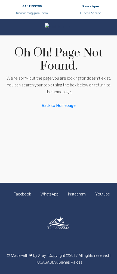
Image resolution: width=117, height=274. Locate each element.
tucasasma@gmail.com (32, 13)
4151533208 (32, 6)
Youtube (102, 194)
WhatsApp (49, 194)
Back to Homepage (59, 105)
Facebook (22, 194)
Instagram (76, 194)
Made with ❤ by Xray (28, 255)
